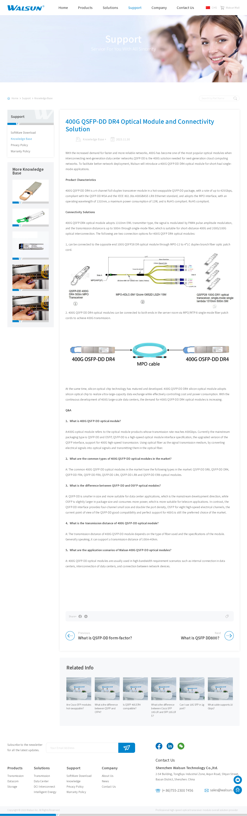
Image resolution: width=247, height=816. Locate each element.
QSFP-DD (139, 158)
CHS (214, 7)
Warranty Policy (20, 151)
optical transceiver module (196, 810)
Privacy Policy (19, 145)
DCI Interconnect (44, 786)
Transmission (15, 776)
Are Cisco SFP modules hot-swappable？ (78, 706)
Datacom (12, 781)
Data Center (41, 781)
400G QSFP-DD (95, 469)
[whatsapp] (238, 790)
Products (85, 7)
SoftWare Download (23, 132)
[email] (237, 781)
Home (63, 7)
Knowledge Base (43, 98)
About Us (108, 776)
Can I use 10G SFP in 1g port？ (192, 706)
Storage (12, 786)
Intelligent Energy (45, 792)
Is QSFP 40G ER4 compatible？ (131, 706)
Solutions (110, 7)
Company (159, 7)
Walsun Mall (233, 7)
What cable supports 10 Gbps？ (220, 706)
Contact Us (185, 7)
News (105, 781)
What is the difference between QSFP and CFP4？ (106, 708)
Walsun (30, 810)
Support (134, 7)
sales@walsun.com (225, 789)
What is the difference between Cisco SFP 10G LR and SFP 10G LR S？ (163, 710)
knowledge (74, 781)
